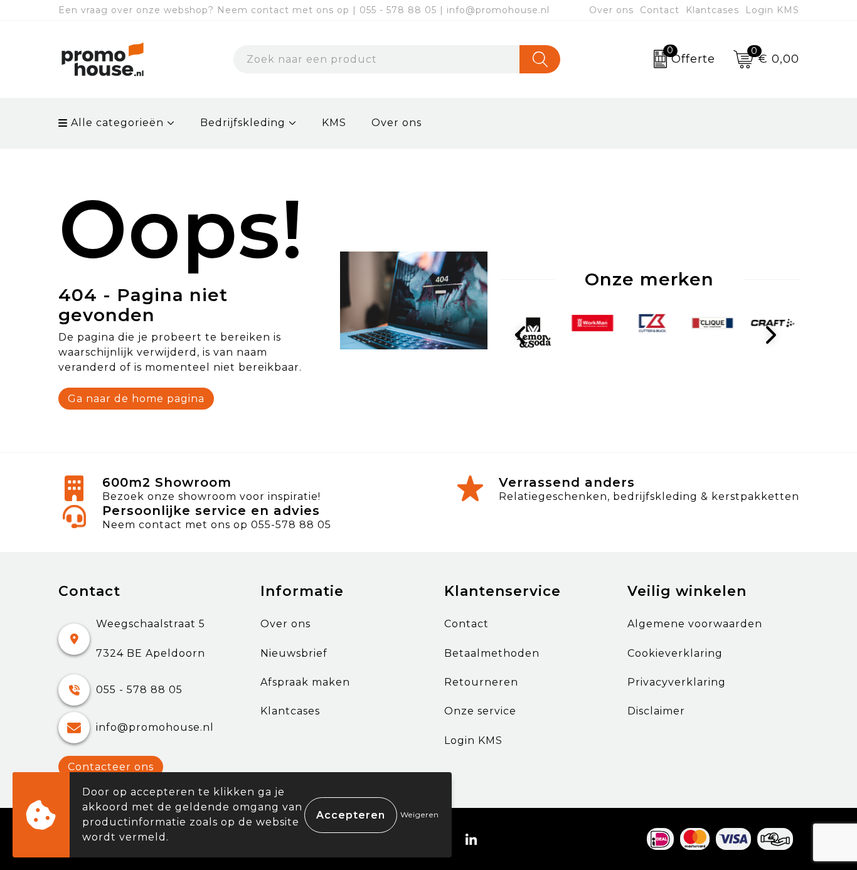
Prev (525, 335)
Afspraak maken (305, 682)
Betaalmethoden (492, 653)
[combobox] (376, 59)
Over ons (611, 10)
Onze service (480, 711)
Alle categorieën (116, 123)
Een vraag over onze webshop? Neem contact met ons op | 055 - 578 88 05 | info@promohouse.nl (304, 10)
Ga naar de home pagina (136, 399)
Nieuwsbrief (293, 653)
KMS (334, 123)
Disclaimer (656, 711)
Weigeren (419, 814)
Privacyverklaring (676, 682)
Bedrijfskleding (242, 123)
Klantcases (712, 10)
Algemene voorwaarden (694, 624)
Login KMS (772, 10)
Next (774, 335)
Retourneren (481, 682)
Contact (659, 10)
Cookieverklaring (675, 653)
